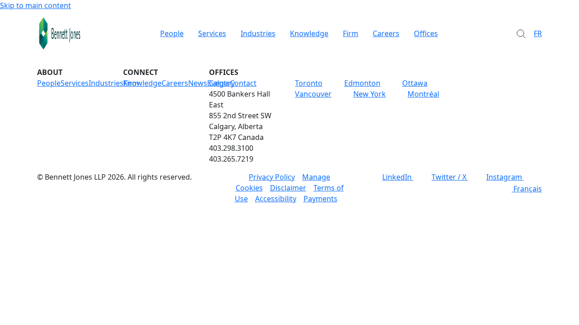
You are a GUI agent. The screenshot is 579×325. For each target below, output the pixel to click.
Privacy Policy (272, 177)
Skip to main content (35, 5)
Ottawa (414, 83)
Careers (386, 33)
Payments (320, 199)
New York (369, 94)
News (197, 83)
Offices (426, 33)
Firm (350, 33)
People (172, 33)
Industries (258, 33)
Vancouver (313, 94)
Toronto (309, 83)
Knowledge (309, 33)
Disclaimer (288, 188)
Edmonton (362, 83)
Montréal (423, 94)
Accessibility (275, 199)
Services (212, 33)
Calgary (222, 83)
